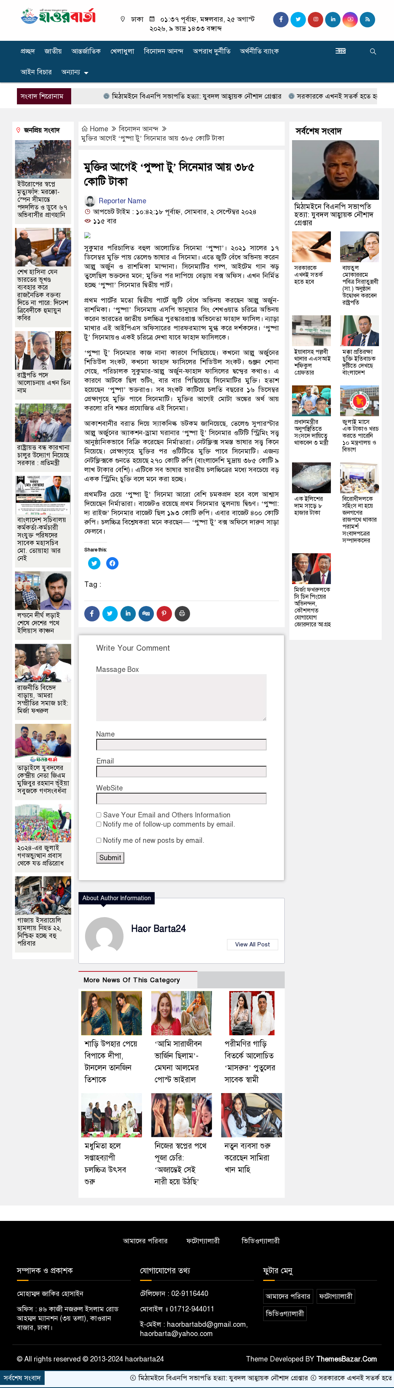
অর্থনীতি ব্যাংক (259, 51)
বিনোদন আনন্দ (164, 51)
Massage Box (117, 669)
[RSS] (367, 19)
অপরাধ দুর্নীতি (211, 51)
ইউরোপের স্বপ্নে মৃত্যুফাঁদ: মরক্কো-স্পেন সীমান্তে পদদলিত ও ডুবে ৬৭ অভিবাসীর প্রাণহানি (42, 199)
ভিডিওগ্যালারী (261, 1241)
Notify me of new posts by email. (153, 840)
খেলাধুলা (122, 51)
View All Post (252, 944)
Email (105, 761)
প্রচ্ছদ (28, 51)
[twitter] (298, 19)
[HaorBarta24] (58, 15)
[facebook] (281, 19)
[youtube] (350, 19)
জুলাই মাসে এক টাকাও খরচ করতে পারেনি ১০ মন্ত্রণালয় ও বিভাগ (360, 436)
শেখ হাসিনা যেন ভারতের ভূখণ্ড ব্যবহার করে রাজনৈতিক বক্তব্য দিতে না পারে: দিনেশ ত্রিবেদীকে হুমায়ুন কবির (42, 295)
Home (99, 129)
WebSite (109, 788)
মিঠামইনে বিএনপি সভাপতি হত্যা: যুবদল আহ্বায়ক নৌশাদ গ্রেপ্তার (165, 96)
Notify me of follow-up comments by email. (169, 824)
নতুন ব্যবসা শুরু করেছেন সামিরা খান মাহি (247, 1158)
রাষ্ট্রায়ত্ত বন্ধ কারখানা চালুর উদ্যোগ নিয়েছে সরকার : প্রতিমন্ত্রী (43, 455)
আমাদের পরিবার (145, 1241)
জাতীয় (53, 51)
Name (105, 734)
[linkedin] (333, 19)
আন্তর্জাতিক (86, 51)
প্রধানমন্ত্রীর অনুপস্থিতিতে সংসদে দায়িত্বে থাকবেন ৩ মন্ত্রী (311, 432)
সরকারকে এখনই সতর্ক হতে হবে (308, 96)
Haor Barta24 (158, 928)
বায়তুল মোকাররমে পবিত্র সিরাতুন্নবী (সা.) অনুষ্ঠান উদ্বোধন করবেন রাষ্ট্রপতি (360, 285)
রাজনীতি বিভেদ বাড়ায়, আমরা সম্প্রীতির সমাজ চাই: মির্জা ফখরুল (42, 699)
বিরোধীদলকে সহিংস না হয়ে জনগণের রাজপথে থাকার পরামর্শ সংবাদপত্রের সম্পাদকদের (359, 519)
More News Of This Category (131, 980)
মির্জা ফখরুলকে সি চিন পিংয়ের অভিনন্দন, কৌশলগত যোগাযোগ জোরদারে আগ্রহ (312, 607)
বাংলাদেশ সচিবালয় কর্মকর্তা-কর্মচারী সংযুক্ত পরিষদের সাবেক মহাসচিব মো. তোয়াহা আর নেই (41, 539)
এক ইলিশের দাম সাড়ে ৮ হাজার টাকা (308, 506)
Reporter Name (121, 201)
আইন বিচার (36, 72)
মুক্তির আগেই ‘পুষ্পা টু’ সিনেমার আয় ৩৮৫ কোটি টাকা (152, 138)
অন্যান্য (71, 72)
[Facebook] (92, 613)
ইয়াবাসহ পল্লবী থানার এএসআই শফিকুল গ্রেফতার (312, 362)
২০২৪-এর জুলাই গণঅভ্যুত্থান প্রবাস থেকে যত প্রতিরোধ (40, 855)
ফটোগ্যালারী (203, 1241)
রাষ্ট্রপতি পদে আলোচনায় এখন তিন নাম (43, 383)
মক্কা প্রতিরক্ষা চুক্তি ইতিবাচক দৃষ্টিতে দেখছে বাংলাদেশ (359, 362)
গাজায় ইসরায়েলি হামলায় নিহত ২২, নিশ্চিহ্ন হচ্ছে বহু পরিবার (39, 932)
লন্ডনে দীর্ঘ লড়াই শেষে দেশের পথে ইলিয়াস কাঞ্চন (38, 623)
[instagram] (315, 19)
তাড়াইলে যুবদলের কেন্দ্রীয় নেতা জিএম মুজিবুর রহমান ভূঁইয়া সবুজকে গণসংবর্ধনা (43, 779)
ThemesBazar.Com (346, 1359)
